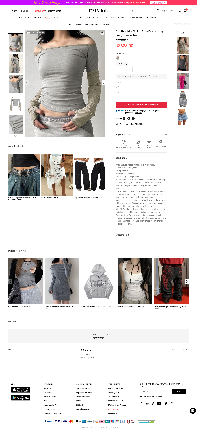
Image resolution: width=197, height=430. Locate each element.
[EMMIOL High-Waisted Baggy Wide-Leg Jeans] (89, 175)
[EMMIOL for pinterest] (165, 403)
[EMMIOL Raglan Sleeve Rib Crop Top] (25, 281)
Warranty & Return (83, 388)
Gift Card (79, 405)
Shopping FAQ (113, 393)
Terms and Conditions (52, 413)
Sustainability (135, 18)
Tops (56, 18)
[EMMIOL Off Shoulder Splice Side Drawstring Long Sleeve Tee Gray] (117, 59)
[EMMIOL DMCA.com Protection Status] (146, 423)
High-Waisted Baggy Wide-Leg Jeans (88, 198)
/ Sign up (170, 11)
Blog (45, 401)
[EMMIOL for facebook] (141, 403)
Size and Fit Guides (115, 388)
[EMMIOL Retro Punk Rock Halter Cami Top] (135, 281)
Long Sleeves (107, 24)
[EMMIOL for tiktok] (153, 403)
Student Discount (114, 413)
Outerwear (92, 18)
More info (138, 113)
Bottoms (78, 18)
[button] (15, 31)
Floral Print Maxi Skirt (49, 198)
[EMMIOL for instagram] (147, 403)
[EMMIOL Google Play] (20, 400)
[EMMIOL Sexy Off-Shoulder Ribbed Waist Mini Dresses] (62, 281)
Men (105, 18)
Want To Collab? (50, 397)
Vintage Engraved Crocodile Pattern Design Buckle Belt (22, 199)
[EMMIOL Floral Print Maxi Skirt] (57, 175)
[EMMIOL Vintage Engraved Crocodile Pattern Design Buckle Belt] (24, 175)
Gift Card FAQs (113, 397)
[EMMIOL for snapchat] (172, 403)
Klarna (78, 401)
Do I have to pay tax (115, 401)
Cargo (66, 18)
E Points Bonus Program (117, 405)
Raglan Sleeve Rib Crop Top (19, 307)
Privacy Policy (49, 409)
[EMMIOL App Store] (20, 392)
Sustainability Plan (51, 405)
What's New (23, 18)
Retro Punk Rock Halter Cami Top (131, 307)
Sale (47, 18)
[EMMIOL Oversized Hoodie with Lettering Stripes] (98, 281)
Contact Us (48, 393)
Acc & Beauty (117, 18)
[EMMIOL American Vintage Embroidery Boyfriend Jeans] (171, 281)
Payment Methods (83, 397)
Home (71, 24)
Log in (164, 11)
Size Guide (119, 82)
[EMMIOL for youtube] (159, 403)
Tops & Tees (95, 24)
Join (179, 391)
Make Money (113, 409)
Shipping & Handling (84, 393)
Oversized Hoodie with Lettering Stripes (97, 307)
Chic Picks (152, 18)
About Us (47, 388)
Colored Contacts (82, 409)
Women (37, 18)
